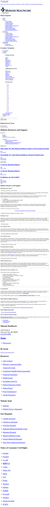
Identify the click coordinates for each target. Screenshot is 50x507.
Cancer (6, 57)
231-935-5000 (5, 334)
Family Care (7, 70)
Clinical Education (6, 321)
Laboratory (7, 74)
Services (4, 52)
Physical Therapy (8, 76)
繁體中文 (6, 463)
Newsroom (7, 343)
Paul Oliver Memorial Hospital (11, 30)
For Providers (5, 320)
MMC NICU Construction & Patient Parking (33, 4)
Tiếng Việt (6, 470)
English (5, 453)
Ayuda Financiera (9, 395)
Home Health (8, 72)
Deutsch (6, 484)
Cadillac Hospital (8, 22)
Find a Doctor (5, 50)
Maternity (7, 59)
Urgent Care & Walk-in (9, 77)
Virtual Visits (7, 44)
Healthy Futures (11, 254)
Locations (5, 51)
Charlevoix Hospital (9, 23)
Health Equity (8, 378)
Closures (22, 4)
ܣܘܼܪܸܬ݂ (5, 467)
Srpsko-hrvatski (8, 501)
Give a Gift (5, 31)
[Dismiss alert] (1, 6)
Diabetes (4, 136)
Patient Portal (5, 42)
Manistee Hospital (8, 26)
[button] (26, 25)
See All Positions (8, 21)
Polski (5, 480)
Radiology (7, 64)
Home (4, 134)
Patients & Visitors (6, 113)
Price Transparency (10, 392)
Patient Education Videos (12, 385)
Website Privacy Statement (12, 409)
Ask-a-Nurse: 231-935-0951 (15, 4)
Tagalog (6, 497)
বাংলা (4, 477)
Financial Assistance (10, 375)
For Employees (6, 322)
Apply (5, 119)
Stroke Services (8, 65)
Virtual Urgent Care (9, 45)
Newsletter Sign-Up (10, 381)
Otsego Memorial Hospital (10, 29)
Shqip (5, 474)
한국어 (5, 504)
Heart (6, 58)
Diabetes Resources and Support (11, 143)
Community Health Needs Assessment (16, 371)
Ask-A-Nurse (8, 361)
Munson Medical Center (10, 27)
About (4, 18)
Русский (6, 494)
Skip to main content (4, 1)
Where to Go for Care (4, 4)
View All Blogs (3, 181)
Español (6, 457)
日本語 (5, 491)
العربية (5, 460)
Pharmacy (7, 75)
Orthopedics (7, 61)
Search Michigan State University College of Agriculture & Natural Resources (18, 307)
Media (3, 338)
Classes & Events (6, 115)
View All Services (8, 112)
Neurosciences (8, 60)
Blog (4, 19)
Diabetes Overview (9, 141)
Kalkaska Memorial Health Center (12, 25)
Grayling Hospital (8, 24)
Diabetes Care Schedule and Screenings (13, 142)
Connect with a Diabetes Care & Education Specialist (25, 210)
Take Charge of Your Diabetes (11, 140)
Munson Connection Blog (12, 364)
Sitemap (6, 406)
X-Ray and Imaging (9, 79)
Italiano (5, 487)
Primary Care (7, 62)
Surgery (6, 66)
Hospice (7, 73)
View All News (3, 159)
